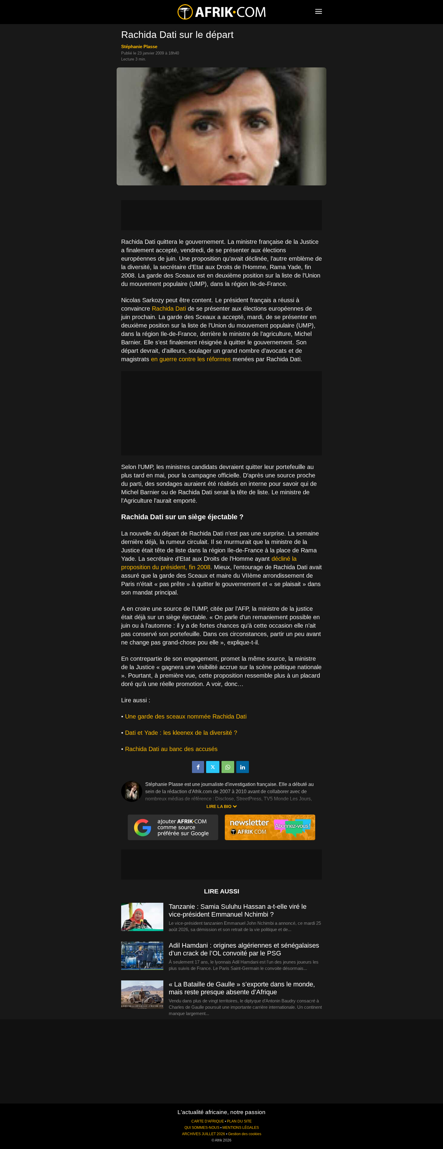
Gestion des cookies (244, 1134)
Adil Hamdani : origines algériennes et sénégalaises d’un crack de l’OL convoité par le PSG (244, 949)
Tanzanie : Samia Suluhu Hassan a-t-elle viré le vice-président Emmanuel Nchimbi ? (237, 910)
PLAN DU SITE (239, 1121)
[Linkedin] (242, 767)
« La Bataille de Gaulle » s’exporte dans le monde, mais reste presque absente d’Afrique (242, 988)
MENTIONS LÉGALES (240, 1128)
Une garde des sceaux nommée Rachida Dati (186, 716)
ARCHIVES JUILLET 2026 (203, 1134)
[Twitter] (212, 767)
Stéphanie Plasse (139, 46)
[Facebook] (198, 767)
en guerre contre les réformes (191, 359)
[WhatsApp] (228, 767)
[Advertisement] (221, 215)
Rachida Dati (169, 308)
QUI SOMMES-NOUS (201, 1128)
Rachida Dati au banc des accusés (171, 749)
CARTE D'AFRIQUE (207, 1121)
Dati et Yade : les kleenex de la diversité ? (181, 732)
